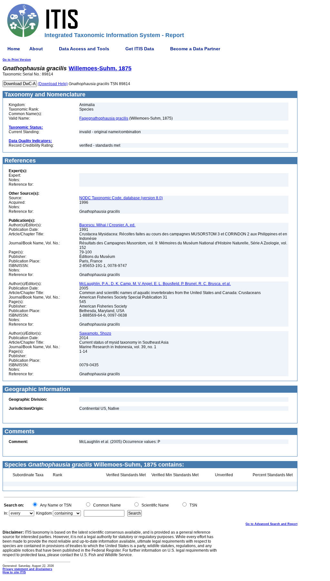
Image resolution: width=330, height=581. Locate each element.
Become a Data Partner (195, 48)
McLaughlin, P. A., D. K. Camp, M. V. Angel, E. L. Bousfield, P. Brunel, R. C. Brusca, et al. (155, 283)
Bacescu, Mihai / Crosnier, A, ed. (107, 225)
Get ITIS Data (139, 48)
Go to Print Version (17, 59)
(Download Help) (53, 84)
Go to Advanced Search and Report (271, 524)
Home (13, 48)
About (36, 48)
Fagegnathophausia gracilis (103, 118)
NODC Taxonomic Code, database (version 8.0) (121, 198)
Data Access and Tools (84, 48)
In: (6, 513)
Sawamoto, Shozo (95, 333)
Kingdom (44, 513)
